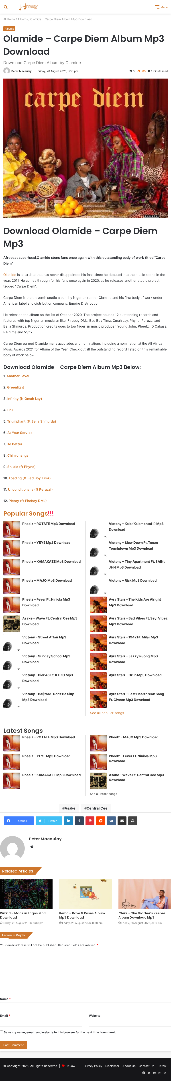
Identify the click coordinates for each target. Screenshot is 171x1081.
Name (5, 999)
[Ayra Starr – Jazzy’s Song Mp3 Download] (98, 661)
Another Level (17, 376)
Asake (70, 808)
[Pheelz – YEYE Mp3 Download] (11, 548)
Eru (10, 410)
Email (5, 1015)
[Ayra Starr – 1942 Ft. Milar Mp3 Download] (98, 642)
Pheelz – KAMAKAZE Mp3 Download (51, 561)
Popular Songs (28, 513)
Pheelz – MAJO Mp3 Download (47, 580)
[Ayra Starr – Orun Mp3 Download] (98, 680)
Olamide (9, 275)
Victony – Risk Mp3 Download (133, 580)
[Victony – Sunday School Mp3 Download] (11, 661)
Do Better (14, 444)
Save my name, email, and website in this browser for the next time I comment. (60, 1032)
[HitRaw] (28, 6)
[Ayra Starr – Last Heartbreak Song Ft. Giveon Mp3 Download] (98, 699)
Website (94, 1015)
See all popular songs (107, 713)
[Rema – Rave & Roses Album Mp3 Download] (85, 894)
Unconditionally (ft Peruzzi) (30, 489)
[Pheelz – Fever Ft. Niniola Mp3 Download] (11, 605)
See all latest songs (103, 794)
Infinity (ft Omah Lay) (24, 399)
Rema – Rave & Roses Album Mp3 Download (82, 915)
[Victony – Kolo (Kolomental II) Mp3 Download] (98, 529)
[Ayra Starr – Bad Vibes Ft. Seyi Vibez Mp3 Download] (98, 623)
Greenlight (15, 387)
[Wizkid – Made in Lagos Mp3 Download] (26, 894)
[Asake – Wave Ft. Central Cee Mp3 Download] (11, 623)
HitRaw (70, 1066)
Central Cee (97, 808)
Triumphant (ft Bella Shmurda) (31, 421)
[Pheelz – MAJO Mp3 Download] (11, 586)
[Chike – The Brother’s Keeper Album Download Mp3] (144, 894)
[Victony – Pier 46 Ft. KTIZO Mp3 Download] (11, 680)
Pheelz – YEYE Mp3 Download (46, 542)
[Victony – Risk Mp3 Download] (98, 586)
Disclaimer (112, 1066)
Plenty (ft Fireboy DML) (28, 501)
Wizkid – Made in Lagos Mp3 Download (23, 915)
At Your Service (20, 433)
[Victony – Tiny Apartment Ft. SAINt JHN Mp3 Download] (98, 567)
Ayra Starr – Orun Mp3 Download (135, 675)
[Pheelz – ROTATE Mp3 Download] (11, 529)
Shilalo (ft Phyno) (21, 467)
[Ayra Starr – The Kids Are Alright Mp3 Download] (98, 605)
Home (10, 19)
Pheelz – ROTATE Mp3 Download (48, 524)
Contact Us (146, 1066)
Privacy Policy (92, 1066)
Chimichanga (17, 455)
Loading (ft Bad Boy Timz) (30, 478)
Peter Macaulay (21, 71)
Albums (23, 19)
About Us (129, 1066)
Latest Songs (23, 731)
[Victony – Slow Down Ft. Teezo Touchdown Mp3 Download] (98, 548)
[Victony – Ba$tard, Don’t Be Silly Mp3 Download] (11, 699)
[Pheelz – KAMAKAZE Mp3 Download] (11, 567)
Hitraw (162, 1066)
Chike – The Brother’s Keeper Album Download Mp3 (141, 915)
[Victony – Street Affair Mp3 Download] (11, 642)
